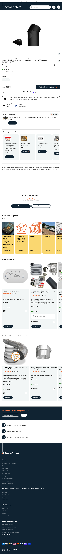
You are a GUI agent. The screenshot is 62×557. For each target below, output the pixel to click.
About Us (4, 492)
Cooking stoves (6, 476)
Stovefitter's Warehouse (11, 549)
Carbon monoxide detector (11, 291)
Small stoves (5, 468)
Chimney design (6, 494)
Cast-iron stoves (6, 481)
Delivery (4, 513)
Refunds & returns (7, 511)
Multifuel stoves (6, 471)
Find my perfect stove (7, 529)
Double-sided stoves (7, 478)
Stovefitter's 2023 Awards (9, 463)
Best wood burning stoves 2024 (10, 532)
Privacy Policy (5, 508)
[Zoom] (59, 54)
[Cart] (54, 7)
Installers (4, 497)
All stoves (4, 466)
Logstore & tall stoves (7, 483)
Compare (35, 321)
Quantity (4, 76)
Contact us (5, 500)
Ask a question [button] (41, 206)
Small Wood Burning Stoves (9, 527)
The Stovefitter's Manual (8, 524)
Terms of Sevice (6, 516)
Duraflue (12, 259)
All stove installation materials (19, 336)
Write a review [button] (21, 206)
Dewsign (9, 550)
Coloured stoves (6, 473)
